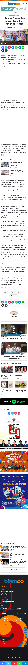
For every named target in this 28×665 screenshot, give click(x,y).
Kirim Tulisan (13, 652)
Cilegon (18, 608)
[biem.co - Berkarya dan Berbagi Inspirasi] (14, 3)
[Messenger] (12, 47)
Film (19, 610)
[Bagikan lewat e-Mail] (2, 50)
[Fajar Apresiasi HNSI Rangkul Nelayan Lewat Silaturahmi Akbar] (5, 172)
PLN (12, 620)
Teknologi (4, 634)
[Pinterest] (9, 47)
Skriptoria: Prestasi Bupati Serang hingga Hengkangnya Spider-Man (20, 391)
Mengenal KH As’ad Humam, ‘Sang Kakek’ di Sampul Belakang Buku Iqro (6, 391)
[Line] (23, 47)
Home (12, 12)
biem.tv (3, 652)
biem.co (3, 55)
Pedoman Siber (19, 652)
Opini (12, 618)
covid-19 (5, 610)
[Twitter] (6, 47)
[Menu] (2, 4)
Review (3, 637)
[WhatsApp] (16, 47)
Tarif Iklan (10, 654)
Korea (23, 613)
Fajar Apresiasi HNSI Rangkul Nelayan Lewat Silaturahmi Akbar (17, 172)
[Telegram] (19, 47)
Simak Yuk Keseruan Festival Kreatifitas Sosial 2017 (6, 375)
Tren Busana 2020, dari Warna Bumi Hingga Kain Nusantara (21, 375)
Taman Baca (14, 296)
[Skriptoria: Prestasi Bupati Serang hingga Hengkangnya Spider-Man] (21, 384)
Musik (20, 615)
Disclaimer (7, 652)
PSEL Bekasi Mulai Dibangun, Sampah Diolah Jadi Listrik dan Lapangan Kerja (18, 164)
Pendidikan (21, 292)
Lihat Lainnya (14, 569)
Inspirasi (3, 632)
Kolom (3, 639)
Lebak (13, 615)
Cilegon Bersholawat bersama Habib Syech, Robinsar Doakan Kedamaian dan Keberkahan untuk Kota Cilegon (18, 562)
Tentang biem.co (16, 654)
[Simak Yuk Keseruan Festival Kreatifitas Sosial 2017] (7, 369)
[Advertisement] (14, 83)
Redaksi (24, 652)
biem (11, 608)
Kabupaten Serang (14, 613)
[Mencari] (26, 4)
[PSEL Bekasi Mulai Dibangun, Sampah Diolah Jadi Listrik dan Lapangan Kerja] (5, 164)
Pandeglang (19, 618)
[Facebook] (2, 47)
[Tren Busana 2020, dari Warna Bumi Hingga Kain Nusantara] (21, 369)
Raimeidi (10, 27)
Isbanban (7, 292)
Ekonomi (12, 610)
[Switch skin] (23, 4)
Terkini (16, 12)
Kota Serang (5, 615)
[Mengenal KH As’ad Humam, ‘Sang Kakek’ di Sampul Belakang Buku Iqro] (7, 384)
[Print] (6, 50)
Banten (4, 608)
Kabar (11, 15)
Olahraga (5, 618)
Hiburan (3, 630)
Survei (3, 643)
